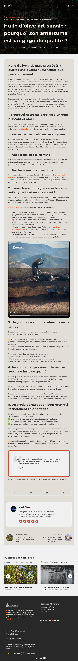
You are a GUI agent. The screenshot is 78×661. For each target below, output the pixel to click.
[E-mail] (31, 492)
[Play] (40, 620)
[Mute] (49, 620)
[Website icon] (24, 521)
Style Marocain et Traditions (40, 47)
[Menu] (73, 6)
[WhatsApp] (47, 492)
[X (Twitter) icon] (28, 521)
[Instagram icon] (32, 521)
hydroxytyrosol (18, 229)
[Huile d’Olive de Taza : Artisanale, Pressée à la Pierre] (20, 574)
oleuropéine (54, 227)
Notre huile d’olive (15, 207)
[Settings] (58, 620)
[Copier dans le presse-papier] (63, 492)
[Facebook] (14, 492)
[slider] (43, 620)
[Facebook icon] (20, 521)
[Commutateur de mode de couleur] (68, 6)
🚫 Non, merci (30, 653)
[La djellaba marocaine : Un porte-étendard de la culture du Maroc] (57, 574)
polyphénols (23, 129)
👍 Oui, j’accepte (14, 653)
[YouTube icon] (36, 521)
